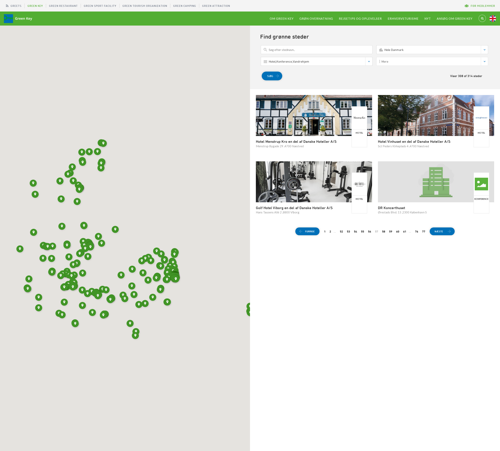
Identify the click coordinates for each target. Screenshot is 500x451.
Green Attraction (216, 5)
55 (362, 231)
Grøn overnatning (316, 18)
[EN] (492, 18)
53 (348, 231)
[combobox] (432, 49)
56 (369, 231)
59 (390, 231)
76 (416, 231)
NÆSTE (439, 231)
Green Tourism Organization (144, 5)
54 (355, 231)
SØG (270, 76)
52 (341, 231)
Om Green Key (282, 18)
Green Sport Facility (100, 5)
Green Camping (184, 5)
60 (397, 231)
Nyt (427, 18)
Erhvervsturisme (403, 18)
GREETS (16, 5)
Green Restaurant (63, 5)
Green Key (35, 5)
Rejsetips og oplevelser (360, 18)
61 (404, 231)
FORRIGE (310, 231)
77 (423, 231)
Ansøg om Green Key (454, 18)
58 (383, 231)
